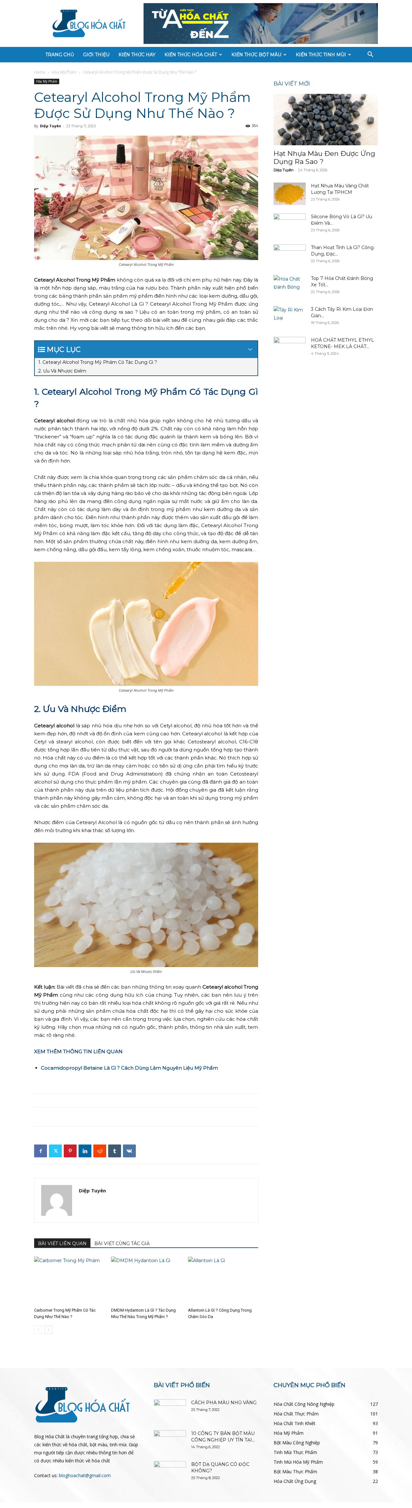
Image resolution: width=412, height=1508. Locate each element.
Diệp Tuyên (50, 125)
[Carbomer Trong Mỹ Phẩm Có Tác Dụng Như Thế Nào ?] (69, 1281)
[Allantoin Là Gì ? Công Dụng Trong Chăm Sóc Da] (223, 1281)
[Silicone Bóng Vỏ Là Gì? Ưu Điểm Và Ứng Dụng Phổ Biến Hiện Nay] (290, 224)
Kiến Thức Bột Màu (256, 55)
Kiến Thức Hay (136, 55)
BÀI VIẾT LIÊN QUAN (62, 1243)
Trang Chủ (59, 55)
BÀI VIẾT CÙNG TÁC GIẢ (122, 1243)
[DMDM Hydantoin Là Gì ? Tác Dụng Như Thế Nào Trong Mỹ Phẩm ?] (146, 1281)
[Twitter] (55, 1150)
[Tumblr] (114, 1150)
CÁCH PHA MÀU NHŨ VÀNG (224, 1402)
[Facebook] (40, 1150)
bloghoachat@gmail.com (85, 1475)
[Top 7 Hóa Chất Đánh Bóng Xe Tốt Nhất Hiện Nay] (290, 286)
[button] (370, 55)
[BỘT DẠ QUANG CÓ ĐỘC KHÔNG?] (170, 1472)
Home (39, 72)
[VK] (129, 1150)
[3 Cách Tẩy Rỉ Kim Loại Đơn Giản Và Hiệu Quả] (290, 317)
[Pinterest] (70, 1150)
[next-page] (48, 1330)
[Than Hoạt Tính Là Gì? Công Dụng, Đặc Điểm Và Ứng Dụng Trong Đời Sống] (290, 255)
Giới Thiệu (96, 55)
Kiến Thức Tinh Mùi (321, 55)
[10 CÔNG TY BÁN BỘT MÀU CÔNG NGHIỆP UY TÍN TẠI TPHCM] (170, 1441)
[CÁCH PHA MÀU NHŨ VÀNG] (170, 1410)
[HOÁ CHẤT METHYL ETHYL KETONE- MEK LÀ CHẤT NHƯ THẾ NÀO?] (290, 348)
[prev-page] (38, 1330)
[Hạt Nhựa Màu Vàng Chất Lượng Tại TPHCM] (290, 194)
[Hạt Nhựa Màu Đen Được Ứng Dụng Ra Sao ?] (326, 119)
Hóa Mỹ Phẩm (64, 72)
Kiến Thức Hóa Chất (190, 55)
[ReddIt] (99, 1150)
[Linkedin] (85, 1150)
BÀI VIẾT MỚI (292, 83)
